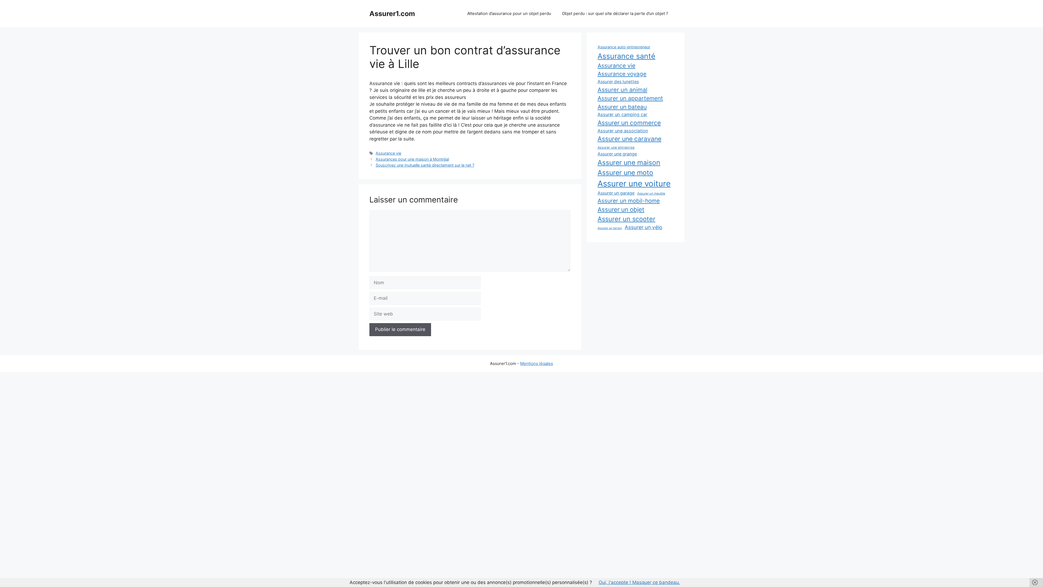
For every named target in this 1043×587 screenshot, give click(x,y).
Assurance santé (626, 56)
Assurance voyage (622, 73)
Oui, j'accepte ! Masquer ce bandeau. (639, 582)
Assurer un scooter (626, 219)
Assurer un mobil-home (629, 200)
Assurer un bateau (622, 107)
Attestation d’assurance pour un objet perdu (509, 13)
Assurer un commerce (629, 122)
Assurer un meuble (651, 193)
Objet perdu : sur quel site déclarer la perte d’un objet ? (615, 13)
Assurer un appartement (630, 98)
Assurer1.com (392, 14)
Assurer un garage (616, 193)
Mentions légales (536, 363)
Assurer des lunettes (618, 81)
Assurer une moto (625, 172)
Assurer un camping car (622, 114)
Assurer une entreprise (616, 147)
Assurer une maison (629, 162)
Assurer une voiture (634, 183)
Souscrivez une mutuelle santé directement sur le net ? (425, 165)
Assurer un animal (622, 89)
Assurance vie (388, 153)
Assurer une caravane (629, 139)
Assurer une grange (617, 154)
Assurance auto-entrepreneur (624, 47)
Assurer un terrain (610, 228)
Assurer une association (623, 130)
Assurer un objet (621, 209)
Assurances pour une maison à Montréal (412, 159)
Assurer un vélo (643, 227)
